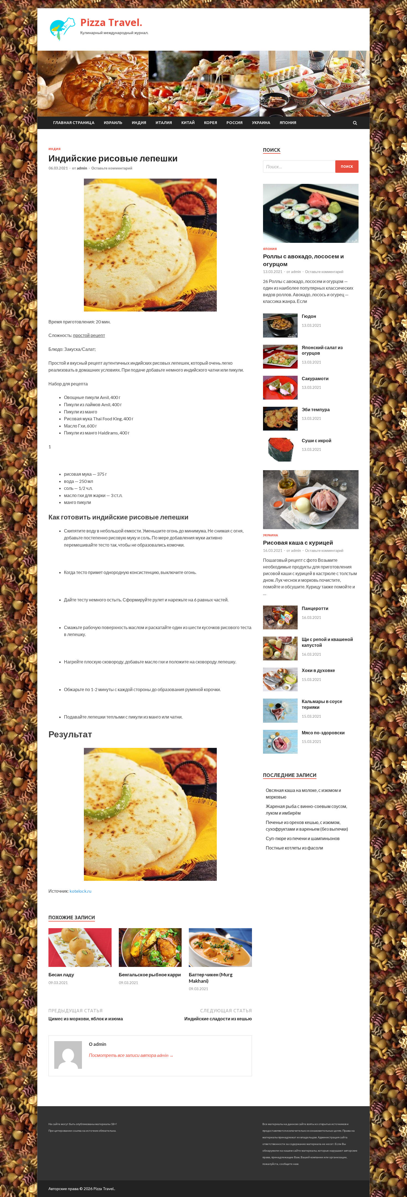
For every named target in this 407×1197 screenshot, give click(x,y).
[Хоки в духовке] (280, 689)
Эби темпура (316, 409)
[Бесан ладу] (80, 968)
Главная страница (73, 122)
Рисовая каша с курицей (298, 542)
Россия (234, 122)
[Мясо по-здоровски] (280, 752)
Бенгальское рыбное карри (150, 974)
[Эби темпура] (280, 428)
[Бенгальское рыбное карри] (150, 968)
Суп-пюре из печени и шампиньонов (303, 838)
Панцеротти (315, 608)
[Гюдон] (280, 335)
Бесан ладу (61, 974)
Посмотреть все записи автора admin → (131, 1055)
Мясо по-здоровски (323, 732)
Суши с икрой (316, 440)
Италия (164, 122)
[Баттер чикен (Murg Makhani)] (220, 968)
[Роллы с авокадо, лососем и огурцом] (311, 243)
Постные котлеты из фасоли (294, 847)
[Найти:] (311, 166)
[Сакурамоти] (280, 397)
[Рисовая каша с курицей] (311, 530)
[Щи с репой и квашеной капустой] (280, 658)
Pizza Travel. (111, 22)
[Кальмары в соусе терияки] (280, 721)
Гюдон (309, 316)
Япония (288, 122)
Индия (139, 122)
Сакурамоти (315, 378)
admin (82, 168)
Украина (261, 122)
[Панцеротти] (280, 627)
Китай (188, 122)
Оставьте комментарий (111, 168)
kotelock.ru (80, 891)
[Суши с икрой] (280, 459)
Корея (210, 122)
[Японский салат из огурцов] (280, 366)
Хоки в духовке (318, 670)
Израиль (113, 122)
